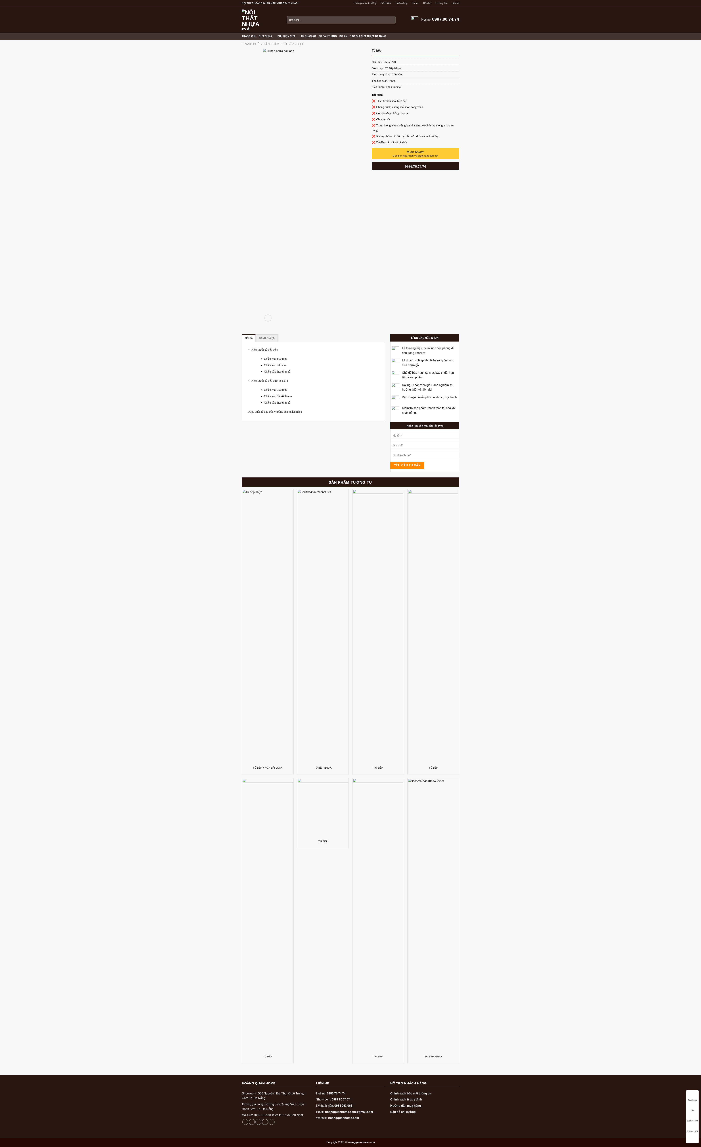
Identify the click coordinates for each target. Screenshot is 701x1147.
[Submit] (392, 20)
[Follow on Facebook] (245, 1122)
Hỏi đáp (427, 3)
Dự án (343, 36)
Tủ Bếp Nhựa (293, 44)
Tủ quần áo (308, 36)
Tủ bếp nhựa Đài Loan (268, 767)
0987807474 (692, 1131)
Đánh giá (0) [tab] (267, 338)
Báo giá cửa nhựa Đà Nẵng (368, 36)
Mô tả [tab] (249, 338)
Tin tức (415, 3)
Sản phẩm (271, 44)
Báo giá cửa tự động (365, 3)
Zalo (692, 1110)
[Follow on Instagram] (252, 1122)
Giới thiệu (385, 3)
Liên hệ (455, 3)
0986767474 (692, 1121)
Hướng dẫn (441, 3)
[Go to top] (692, 1137)
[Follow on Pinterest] (272, 1122)
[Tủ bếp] (378, 627)
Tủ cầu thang (328, 36)
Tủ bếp (378, 767)
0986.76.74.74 (415, 166)
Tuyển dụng (401, 3)
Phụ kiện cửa (286, 36)
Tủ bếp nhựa (323, 767)
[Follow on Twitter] (265, 1122)
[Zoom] (268, 318)
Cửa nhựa (265, 36)
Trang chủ (249, 36)
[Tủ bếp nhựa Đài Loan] (268, 627)
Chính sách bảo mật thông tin (410, 1093)
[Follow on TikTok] (258, 1122)
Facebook (692, 1100)
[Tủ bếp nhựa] (323, 627)
